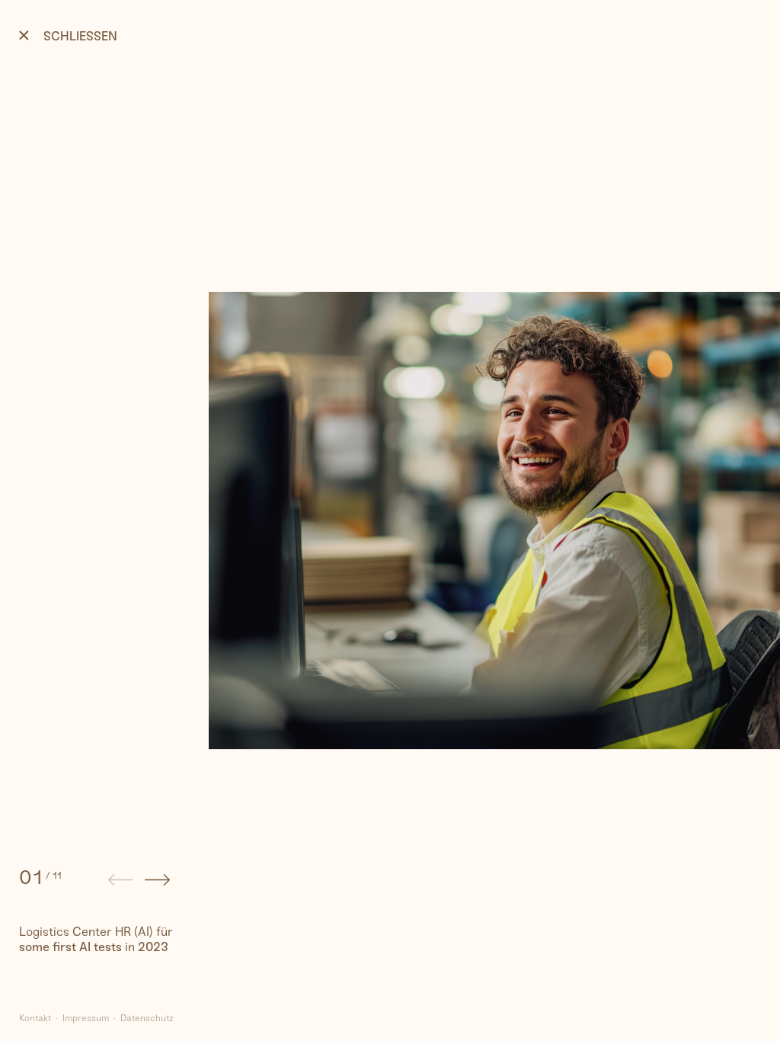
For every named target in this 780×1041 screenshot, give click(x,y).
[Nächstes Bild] (157, 881)
